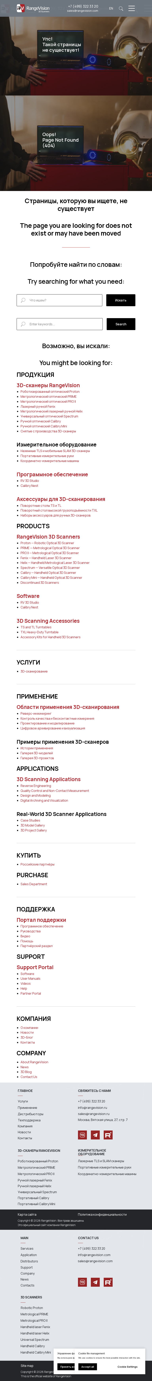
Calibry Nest (29, 485)
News (25, 1067)
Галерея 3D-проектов (37, 758)
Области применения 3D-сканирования (68, 706)
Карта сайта (27, 1214)
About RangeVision (34, 1062)
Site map (27, 1365)
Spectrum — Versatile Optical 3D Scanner (50, 567)
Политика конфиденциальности (102, 1214)
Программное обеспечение (52, 474)
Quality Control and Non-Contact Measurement (55, 790)
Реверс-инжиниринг (36, 713)
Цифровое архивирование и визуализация (53, 728)
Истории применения (37, 748)
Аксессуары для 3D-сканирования (61, 499)
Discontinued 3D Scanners (40, 582)
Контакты (28, 1042)
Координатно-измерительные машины (50, 461)
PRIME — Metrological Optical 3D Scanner (50, 548)
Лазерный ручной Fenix (38, 406)
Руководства (31, 931)
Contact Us (29, 1077)
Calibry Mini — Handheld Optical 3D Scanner (51, 577)
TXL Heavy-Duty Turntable (40, 632)
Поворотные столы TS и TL (41, 505)
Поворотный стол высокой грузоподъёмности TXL (59, 510)
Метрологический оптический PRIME (49, 396)
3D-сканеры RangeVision (48, 385)
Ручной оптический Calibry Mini (44, 426)
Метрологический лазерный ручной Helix (52, 411)
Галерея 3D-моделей (37, 753)
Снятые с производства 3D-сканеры (48, 431)
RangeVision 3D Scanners (48, 536)
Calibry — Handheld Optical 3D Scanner (48, 572)
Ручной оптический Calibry (41, 421)
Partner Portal (31, 993)
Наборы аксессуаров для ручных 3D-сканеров (56, 515)
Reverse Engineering (36, 786)
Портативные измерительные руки (47, 456)
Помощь (27, 941)
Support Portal (35, 967)
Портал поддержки (41, 919)
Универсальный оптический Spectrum (49, 416)
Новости (27, 1032)
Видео (25, 936)
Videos (26, 983)
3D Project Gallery (34, 830)
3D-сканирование (34, 671)
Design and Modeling (36, 795)
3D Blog (26, 1072)
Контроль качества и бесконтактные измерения (57, 718)
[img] (121, 8)
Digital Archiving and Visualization (44, 800)
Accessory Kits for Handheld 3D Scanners (51, 637)
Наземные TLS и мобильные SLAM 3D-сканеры (55, 451)
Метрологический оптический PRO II (48, 401)
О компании (29, 1027)
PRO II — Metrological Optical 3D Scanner (50, 553)
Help (24, 988)
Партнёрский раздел (37, 946)
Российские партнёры (37, 864)
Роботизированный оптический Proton (50, 391)
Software (28, 595)
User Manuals (30, 978)
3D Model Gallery (33, 825)
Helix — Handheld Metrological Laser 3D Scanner (55, 562)
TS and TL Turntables (36, 627)
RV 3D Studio (30, 481)
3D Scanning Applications (49, 779)
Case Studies (30, 820)
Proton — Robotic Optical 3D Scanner (47, 543)
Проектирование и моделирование (48, 723)
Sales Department (34, 884)
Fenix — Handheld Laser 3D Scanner (46, 558)
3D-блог (27, 1037)
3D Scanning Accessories (48, 620)
